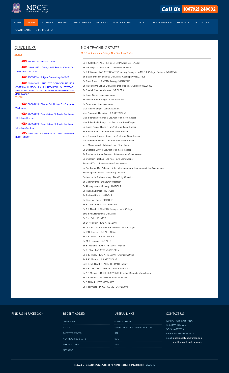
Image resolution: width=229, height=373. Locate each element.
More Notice (22, 94)
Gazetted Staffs (72, 333)
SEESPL (150, 365)
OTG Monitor (45, 30)
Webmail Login (71, 344)
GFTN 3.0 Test (48, 59)
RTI (116, 333)
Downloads (22, 30)
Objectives (69, 322)
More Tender (22, 136)
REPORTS (183, 22)
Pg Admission (162, 22)
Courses (47, 22)
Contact (142, 22)
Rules (62, 22)
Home (18, 22)
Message (68, 350)
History (67, 327)
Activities (202, 22)
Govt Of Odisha (122, 322)
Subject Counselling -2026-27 (55, 75)
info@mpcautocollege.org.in (187, 342)
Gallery (102, 22)
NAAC (117, 344)
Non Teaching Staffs (74, 339)
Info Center (122, 22)
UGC (116, 339)
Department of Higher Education (133, 327)
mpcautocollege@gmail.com (188, 338)
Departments (81, 22)
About (31, 22)
